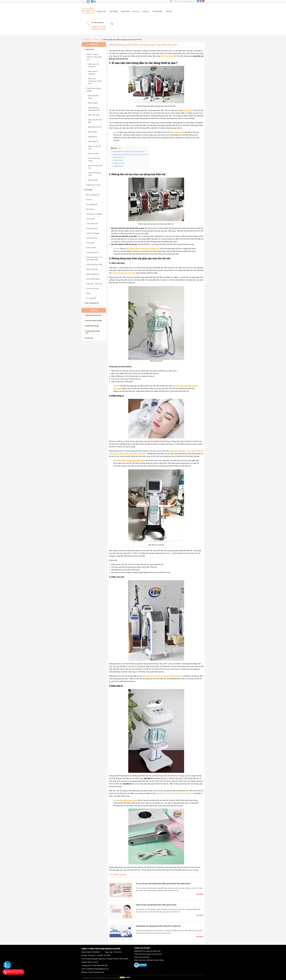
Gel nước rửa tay (93, 288)
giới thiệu (113, 11)
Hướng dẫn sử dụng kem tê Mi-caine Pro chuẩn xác (158, 926)
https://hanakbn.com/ (96, 972)
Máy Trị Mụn (92, 132)
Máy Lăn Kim (93, 180)
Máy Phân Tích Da (95, 127)
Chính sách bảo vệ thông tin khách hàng (149, 960)
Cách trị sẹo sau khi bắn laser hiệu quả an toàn (156, 905)
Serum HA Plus (92, 228)
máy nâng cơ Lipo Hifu (137, 453)
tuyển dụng (157, 11)
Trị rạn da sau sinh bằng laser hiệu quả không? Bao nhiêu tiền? (163, 883)
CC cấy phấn (91, 298)
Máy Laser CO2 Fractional (94, 65)
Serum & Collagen (93, 233)
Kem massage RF (93, 195)
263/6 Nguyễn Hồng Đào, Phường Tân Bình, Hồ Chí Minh (107, 959)
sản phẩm (125, 11)
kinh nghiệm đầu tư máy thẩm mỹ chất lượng (143, 248)
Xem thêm (199, 894)
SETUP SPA (89, 338)
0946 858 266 (102, 965)
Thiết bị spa (89, 49)
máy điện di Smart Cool (164, 793)
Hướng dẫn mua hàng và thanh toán (147, 951)
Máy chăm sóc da (92, 303)
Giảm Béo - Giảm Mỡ (94, 284)
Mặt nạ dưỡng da (93, 274)
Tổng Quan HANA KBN (93, 315)
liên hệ (169, 11)
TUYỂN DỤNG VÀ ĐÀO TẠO (92, 332)
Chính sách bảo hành (141, 957)
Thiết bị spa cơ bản (94, 185)
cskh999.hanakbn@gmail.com (97, 969)
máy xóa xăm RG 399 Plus (152, 676)
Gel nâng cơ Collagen (94, 214)
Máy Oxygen (93, 103)
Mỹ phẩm (88, 190)
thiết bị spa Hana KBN (168, 56)
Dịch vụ (136, 11)
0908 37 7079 (92, 962)
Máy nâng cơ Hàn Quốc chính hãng (131, 460)
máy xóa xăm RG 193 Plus (172, 676)
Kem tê (89, 199)
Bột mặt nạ (91, 209)
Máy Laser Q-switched (93, 72)
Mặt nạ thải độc (92, 269)
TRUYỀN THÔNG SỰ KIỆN (93, 320)
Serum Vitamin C (93, 252)
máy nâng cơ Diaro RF (195, 451)
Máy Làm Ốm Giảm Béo (95, 121)
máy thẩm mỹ (187, 110)
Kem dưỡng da (92, 204)
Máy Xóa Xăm (93, 153)
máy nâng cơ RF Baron (177, 451)
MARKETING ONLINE (92, 326)
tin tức (145, 11)
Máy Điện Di (92, 136)
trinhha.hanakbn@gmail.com (184, 1)
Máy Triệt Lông (93, 115)
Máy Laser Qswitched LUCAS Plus (95, 81)
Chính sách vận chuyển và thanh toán (148, 954)
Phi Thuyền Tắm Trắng (94, 159)
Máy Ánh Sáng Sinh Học (95, 167)
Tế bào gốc (91, 219)
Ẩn (119, 148)
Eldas (88, 293)
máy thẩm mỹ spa (177, 132)
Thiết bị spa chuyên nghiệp (94, 89)
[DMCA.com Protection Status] (125, 978)
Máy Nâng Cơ (93, 141)
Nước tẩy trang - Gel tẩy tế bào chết (94, 258)
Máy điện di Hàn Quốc (128, 800)
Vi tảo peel (90, 243)
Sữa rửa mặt (91, 248)
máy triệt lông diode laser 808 (123, 273)
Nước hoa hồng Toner (94, 264)
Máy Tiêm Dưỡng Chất (94, 174)
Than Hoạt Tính (92, 224)
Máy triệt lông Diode (93, 97)
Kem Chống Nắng (93, 279)
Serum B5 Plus (92, 238)
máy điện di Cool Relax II (183, 793)
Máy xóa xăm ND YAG (94, 147)
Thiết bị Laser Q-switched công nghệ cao (94, 56)
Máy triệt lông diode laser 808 (94, 109)
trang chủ (101, 11)
